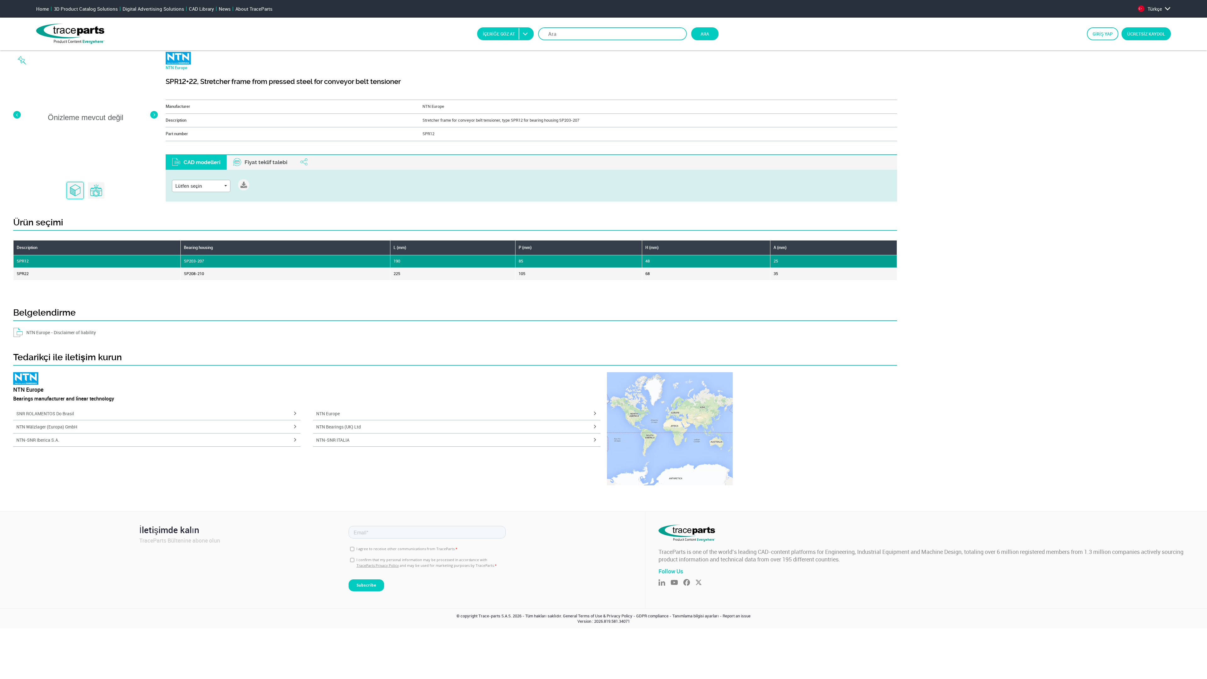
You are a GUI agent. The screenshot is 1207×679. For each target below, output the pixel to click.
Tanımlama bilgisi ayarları (695, 616)
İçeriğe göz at (499, 34)
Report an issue (737, 616)
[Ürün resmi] (96, 191)
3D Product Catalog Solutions (86, 9)
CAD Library (201, 9)
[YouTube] (676, 583)
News (225, 9)
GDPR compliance (652, 616)
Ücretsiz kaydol (1146, 34)
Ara (705, 34)
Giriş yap (1103, 34)
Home (42, 9)
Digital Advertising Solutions (153, 9)
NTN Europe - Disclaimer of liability (61, 332)
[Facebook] (689, 583)
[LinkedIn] (664, 583)
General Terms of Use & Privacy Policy (597, 616)
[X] (701, 583)
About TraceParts (254, 9)
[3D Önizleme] (75, 191)
